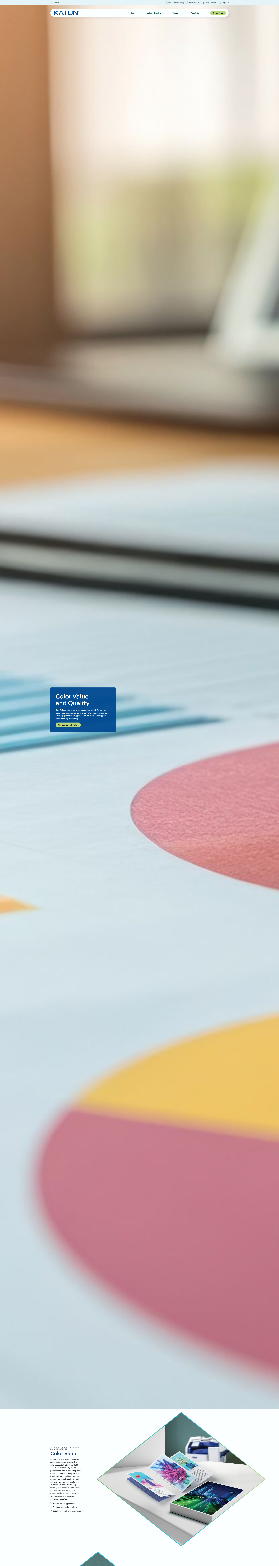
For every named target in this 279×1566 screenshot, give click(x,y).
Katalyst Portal (194, 2)
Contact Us (218, 12)
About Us (195, 12)
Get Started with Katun (68, 724)
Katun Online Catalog (176, 2)
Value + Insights (154, 12)
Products (131, 12)
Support (175, 12)
